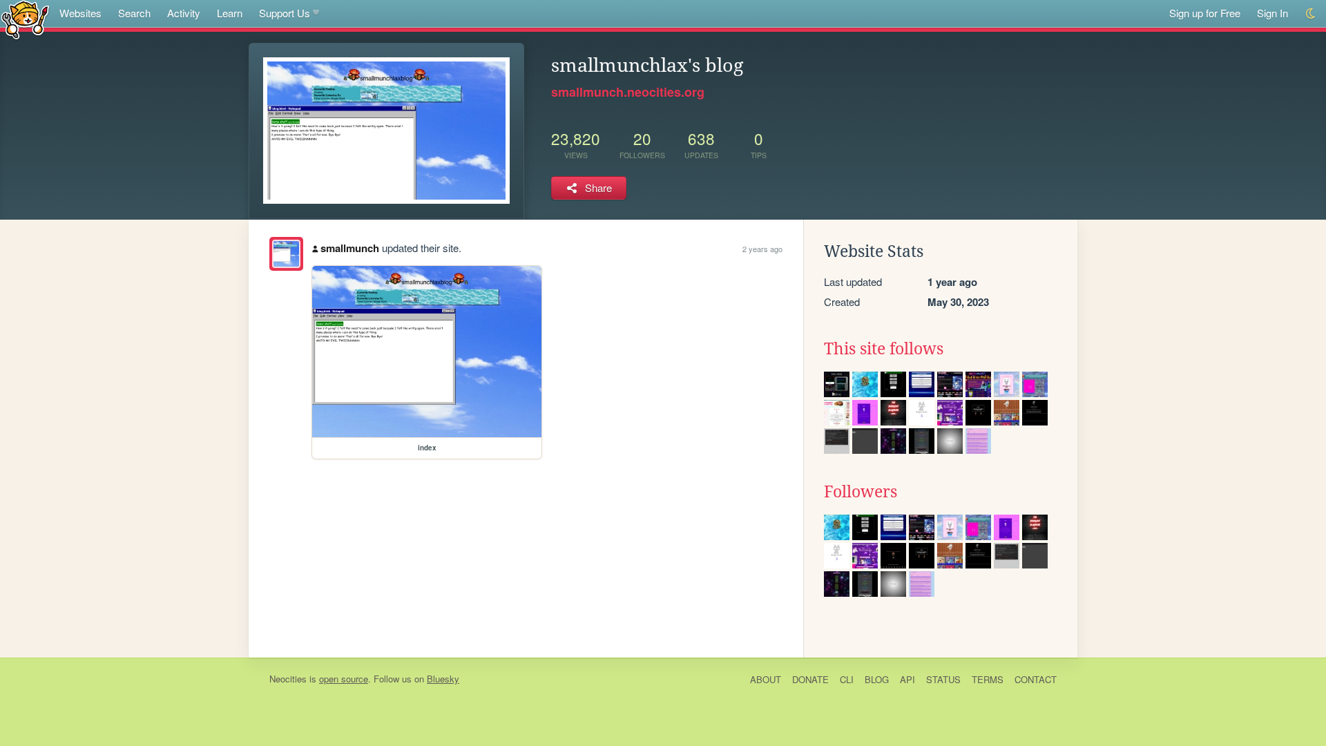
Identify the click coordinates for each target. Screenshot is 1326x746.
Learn (229, 13)
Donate (810, 679)
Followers (860, 492)
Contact (1036, 679)
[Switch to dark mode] (1311, 13)
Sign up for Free (1204, 13)
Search (134, 13)
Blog (877, 679)
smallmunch (349, 248)
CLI (847, 679)
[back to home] (25, 19)
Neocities (288, 678)
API (907, 679)
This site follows (883, 349)
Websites (80, 13)
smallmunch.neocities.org (627, 92)
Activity (183, 13)
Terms (987, 679)
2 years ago (762, 248)
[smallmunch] (286, 254)
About (765, 679)
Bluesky (443, 678)
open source (343, 678)
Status (943, 679)
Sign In (1272, 13)
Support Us (284, 13)
